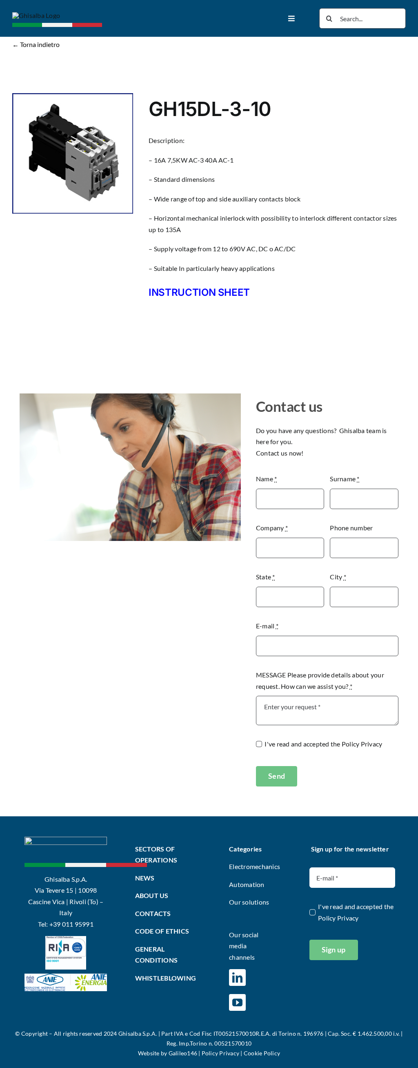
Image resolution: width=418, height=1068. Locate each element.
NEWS (145, 878)
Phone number (351, 528)
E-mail (267, 626)
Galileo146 (183, 1053)
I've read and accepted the (323, 744)
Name (266, 479)
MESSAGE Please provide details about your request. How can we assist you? (320, 680)
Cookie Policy (262, 1053)
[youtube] (237, 1002)
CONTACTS (153, 913)
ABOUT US (152, 895)
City (338, 577)
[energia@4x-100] (65, 977)
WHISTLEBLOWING (165, 978)
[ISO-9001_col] (65, 939)
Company (272, 528)
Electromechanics (254, 866)
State (265, 577)
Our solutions (249, 902)
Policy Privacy (362, 744)
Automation (246, 884)
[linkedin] (237, 977)
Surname (344, 479)
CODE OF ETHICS (162, 931)
